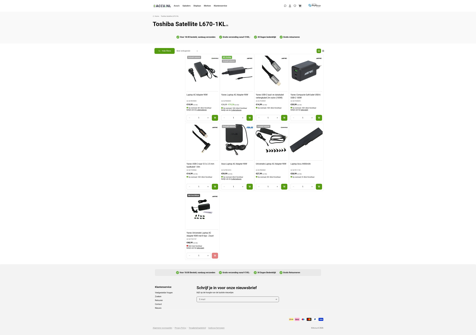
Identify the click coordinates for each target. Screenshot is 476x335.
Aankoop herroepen (216, 328)
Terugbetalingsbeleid (197, 328)
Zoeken (158, 296)
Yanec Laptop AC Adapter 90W (234, 94)
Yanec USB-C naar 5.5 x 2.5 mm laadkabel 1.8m (200, 165)
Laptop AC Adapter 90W (197, 94)
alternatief (304, 110)
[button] (285, 5)
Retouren (159, 300)
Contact (158, 304)
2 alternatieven (201, 110)
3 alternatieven (236, 179)
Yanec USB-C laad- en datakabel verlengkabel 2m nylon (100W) (270, 96)
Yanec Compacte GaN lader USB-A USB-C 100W (305, 96)
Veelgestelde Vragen (164, 292)
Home (157, 16)
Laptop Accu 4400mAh (301, 164)
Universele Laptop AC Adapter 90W (271, 164)
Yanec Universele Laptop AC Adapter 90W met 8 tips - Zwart (200, 234)
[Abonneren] (276, 299)
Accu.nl (316, 328)
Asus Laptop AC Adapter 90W (234, 164)
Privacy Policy (180, 328)
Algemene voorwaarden (162, 328)
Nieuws (158, 308)
